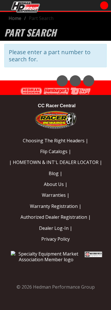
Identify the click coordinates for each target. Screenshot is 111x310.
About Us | (55, 184)
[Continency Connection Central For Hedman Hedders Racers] (55, 119)
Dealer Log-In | (55, 228)
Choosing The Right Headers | (55, 140)
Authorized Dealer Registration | (55, 217)
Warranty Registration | (55, 206)
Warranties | (55, 195)
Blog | (55, 173)
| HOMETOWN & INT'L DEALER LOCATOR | (55, 162)
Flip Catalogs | (55, 151)
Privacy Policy (55, 239)
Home (15, 18)
